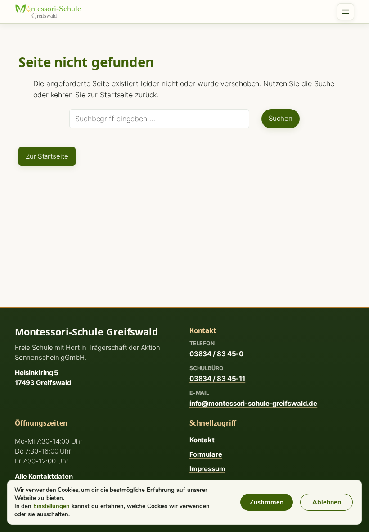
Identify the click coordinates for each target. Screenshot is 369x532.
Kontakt (202, 440)
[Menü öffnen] (345, 11)
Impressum (207, 468)
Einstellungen (51, 506)
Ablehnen (326, 502)
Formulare (205, 454)
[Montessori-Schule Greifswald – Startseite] (53, 11)
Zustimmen (267, 502)
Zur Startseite (47, 156)
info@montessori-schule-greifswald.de (253, 403)
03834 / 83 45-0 (216, 353)
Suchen (280, 118)
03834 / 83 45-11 (217, 378)
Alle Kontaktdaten (44, 476)
